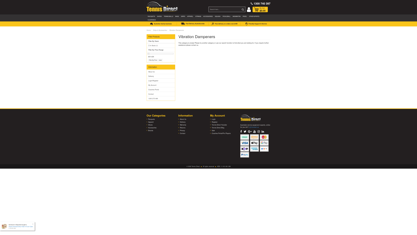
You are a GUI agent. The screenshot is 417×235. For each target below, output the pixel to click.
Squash (217, 16)
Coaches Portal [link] (153, 89)
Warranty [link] (183, 125)
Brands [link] (150, 130)
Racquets (151, 16)
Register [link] (215, 122)
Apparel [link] (151, 122)
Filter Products (154, 36)
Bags (177, 16)
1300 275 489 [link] (153, 98)
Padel (245, 16)
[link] (241, 131)
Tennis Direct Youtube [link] (219, 125)
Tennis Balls (168, 16)
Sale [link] (213, 130)
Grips (183, 16)
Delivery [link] (151, 76)
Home (149, 30)
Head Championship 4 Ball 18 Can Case (21, 226)
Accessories (208, 16)
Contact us (255, 127)
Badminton (237, 16)
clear (160, 60)
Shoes (159, 16)
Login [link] (214, 119)
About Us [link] (151, 72)
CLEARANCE (152, 20)
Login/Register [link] (153, 81)
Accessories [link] (152, 128)
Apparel (190, 16)
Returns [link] (182, 128)
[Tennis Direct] (162, 6)
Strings (198, 16)
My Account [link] (152, 85)
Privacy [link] (182, 130)
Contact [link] (151, 94)
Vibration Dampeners (176, 30)
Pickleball (227, 16)
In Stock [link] (154, 45)
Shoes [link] (150, 125)
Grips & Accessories (160, 30)
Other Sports (254, 16)
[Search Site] (242, 9)
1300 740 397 (261, 3)
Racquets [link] (151, 119)
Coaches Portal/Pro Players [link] (221, 133)
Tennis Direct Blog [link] (218, 128)
